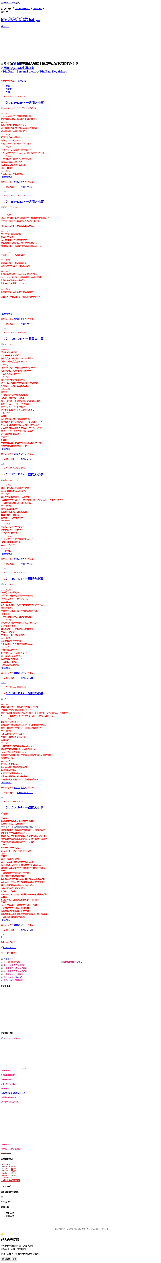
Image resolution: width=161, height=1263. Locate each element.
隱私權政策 (95, 1229)
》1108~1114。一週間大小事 (24, 693)
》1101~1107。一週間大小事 (24, 807)
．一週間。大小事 (25, 187)
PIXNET (62, 1229)
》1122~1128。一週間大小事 (24, 474)
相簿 (8, 86)
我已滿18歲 (6, 1259)
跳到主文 (5, 26)
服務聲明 (104, 1229)
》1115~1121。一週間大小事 (24, 578)
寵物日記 (22, 81)
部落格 (9, 89)
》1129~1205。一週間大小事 (25, 338)
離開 (14, 1259)
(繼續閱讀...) (6, 177)
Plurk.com (23, 1068)
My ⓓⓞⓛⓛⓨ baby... (20, 19)
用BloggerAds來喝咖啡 (18, 68)
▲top (3, 191)
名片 (8, 92)
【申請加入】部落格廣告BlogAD (13, 1093)
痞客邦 (17, 182)
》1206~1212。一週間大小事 (25, 201)
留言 (23, 182)
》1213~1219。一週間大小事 (25, 102)
